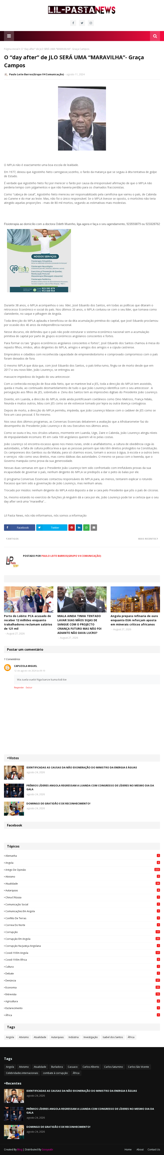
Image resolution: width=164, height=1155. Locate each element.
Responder (19, 687)
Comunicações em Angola (82, 911)
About (140, 1149)
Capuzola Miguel (25, 666)
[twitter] (82, 23)
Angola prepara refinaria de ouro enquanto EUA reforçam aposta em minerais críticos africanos (134, 620)
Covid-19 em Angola (82, 953)
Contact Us (154, 1149)
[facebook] (73, 23)
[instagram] (91, 23)
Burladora (57, 1067)
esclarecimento (82, 1008)
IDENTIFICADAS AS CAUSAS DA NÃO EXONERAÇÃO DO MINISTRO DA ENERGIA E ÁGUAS (81, 767)
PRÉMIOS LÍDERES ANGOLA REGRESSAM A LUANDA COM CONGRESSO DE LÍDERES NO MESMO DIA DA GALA (90, 787)
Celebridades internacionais (22, 1073)
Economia (82, 987)
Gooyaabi (47, 1149)
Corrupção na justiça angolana (82, 946)
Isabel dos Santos (113, 1037)
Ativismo (82, 876)
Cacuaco (73, 1067)
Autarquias (82, 890)
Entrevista (82, 994)
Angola (82, 862)
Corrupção (82, 932)
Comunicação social (82, 904)
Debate (82, 973)
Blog (19, 1149)
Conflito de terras (82, 918)
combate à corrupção (55, 1073)
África (82, 1015)
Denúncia (82, 980)
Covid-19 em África (82, 959)
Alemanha (82, 855)
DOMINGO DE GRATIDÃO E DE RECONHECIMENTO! (58, 803)
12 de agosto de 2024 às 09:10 (29, 670)
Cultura (82, 966)
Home (128, 1149)
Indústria (74, 1037)
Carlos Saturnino (113, 1067)
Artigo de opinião (82, 870)
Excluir (29, 687)
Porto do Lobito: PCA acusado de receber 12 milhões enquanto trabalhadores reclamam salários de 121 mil (28, 622)
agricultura (82, 1001)
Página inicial (11, 49)
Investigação (91, 1037)
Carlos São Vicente (138, 1067)
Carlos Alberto (91, 1067)
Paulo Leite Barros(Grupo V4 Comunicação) (36, 74)
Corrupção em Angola (82, 939)
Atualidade (82, 883)
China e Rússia (82, 897)
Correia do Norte (82, 925)
